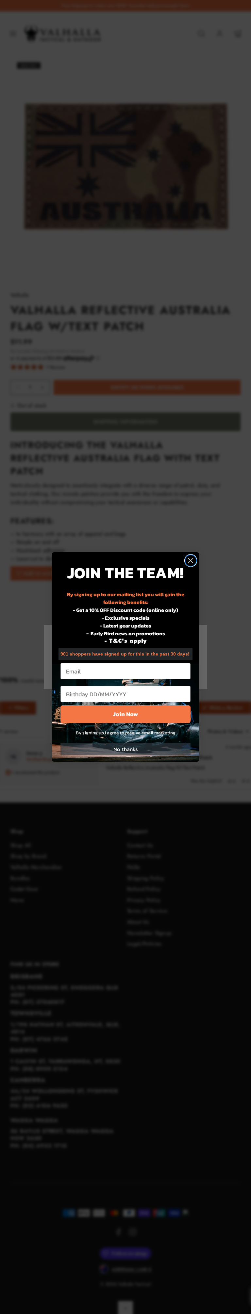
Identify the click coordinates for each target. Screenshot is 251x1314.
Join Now (125, 714)
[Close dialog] (190, 560)
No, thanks (125, 749)
